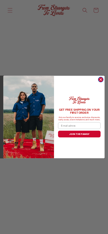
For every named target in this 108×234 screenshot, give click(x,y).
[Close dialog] (100, 79)
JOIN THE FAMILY (79, 134)
